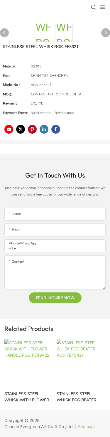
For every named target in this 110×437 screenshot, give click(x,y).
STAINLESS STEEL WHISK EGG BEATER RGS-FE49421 (77, 397)
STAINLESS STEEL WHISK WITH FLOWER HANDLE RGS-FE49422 (26, 397)
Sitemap (86, 426)
